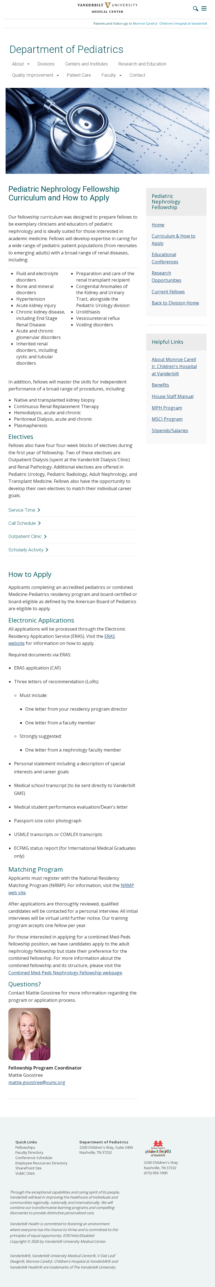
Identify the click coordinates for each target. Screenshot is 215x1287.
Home (158, 225)
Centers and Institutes (86, 64)
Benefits (160, 385)
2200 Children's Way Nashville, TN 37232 (161, 1165)
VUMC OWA (25, 1173)
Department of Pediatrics (66, 49)
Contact (137, 75)
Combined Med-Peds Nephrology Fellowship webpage (65, 973)
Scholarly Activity (25, 550)
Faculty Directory (29, 1152)
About (18, 64)
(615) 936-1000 (155, 1172)
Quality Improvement (32, 75)
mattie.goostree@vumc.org (36, 1082)
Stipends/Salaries (170, 430)
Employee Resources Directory (41, 1163)
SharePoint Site (28, 1168)
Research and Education (142, 64)
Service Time (21, 510)
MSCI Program (167, 419)
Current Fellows (168, 292)
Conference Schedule (33, 1157)
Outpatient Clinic (25, 536)
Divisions (46, 64)
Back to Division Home (175, 303)
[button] (28, 64)
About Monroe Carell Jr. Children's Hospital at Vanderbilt (174, 366)
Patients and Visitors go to (150, 23)
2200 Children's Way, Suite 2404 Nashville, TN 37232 (106, 1147)
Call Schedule (22, 523)
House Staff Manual (172, 396)
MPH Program (167, 408)
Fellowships (25, 1147)
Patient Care (79, 75)
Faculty (109, 75)
